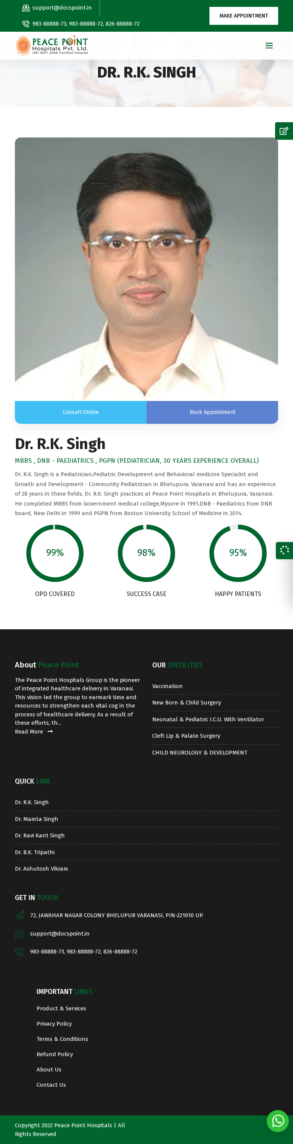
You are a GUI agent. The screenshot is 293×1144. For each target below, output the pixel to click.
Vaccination (167, 686)
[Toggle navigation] (269, 45)
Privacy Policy (54, 1023)
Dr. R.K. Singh (32, 802)
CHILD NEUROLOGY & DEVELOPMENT (199, 752)
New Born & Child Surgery (186, 702)
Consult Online (81, 412)
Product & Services (61, 1008)
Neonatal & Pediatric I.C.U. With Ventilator (208, 719)
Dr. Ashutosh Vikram (41, 868)
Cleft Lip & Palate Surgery (186, 735)
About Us (49, 1069)
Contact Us (51, 1084)
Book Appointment (212, 412)
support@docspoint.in (62, 7)
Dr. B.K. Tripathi (35, 852)
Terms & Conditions (62, 1039)
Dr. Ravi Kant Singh (40, 835)
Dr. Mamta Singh (36, 819)
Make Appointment (243, 16)
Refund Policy (55, 1054)
